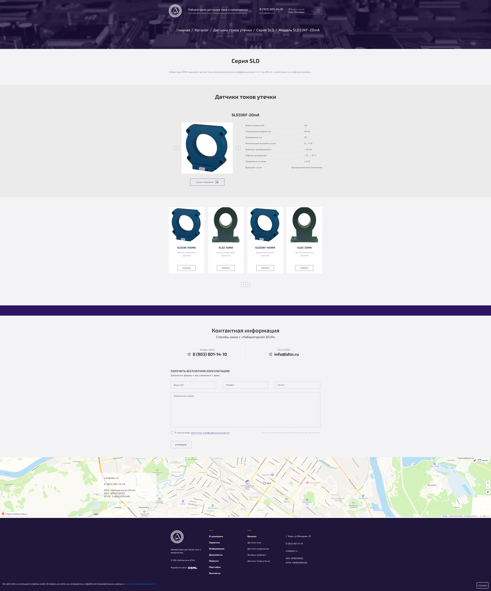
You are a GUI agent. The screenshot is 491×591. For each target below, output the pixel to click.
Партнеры (215, 567)
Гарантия (214, 542)
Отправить (181, 445)
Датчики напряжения (258, 548)
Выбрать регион (298, 9)
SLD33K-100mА (186, 247)
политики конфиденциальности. (140, 584)
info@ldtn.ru (267, 13)
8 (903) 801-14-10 (271, 9)
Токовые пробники (256, 555)
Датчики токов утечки (232, 29)
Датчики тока (254, 542)
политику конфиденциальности (210, 432)
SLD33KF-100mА (265, 247)
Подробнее (186, 268)
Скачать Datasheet (205, 182)
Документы (216, 554)
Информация (216, 548)
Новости (214, 560)
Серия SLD (265, 29)
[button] (207, 170)
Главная (183, 29)
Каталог (202, 29)
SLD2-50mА (226, 247)
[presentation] (176, 148)
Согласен (482, 585)
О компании (216, 536)
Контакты (214, 573)
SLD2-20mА (304, 247)
